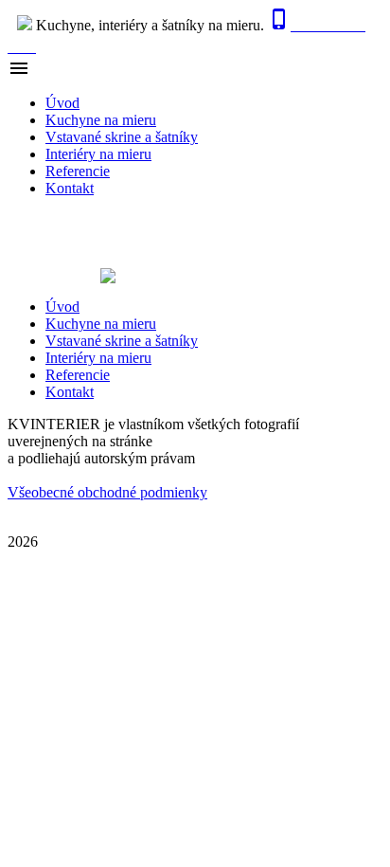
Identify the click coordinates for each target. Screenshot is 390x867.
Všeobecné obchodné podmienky (107, 492)
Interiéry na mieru (98, 154)
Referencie (77, 171)
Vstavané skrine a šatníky (121, 137)
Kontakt (69, 188)
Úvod (62, 103)
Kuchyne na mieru (100, 120)
